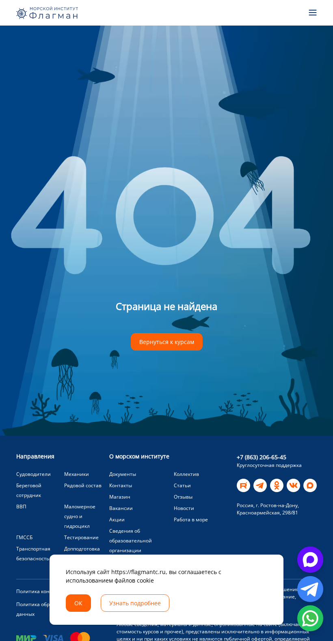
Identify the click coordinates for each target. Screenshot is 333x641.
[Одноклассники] (276, 485)
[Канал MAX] (310, 485)
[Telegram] (260, 485)
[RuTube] (243, 485)
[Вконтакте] (293, 485)
